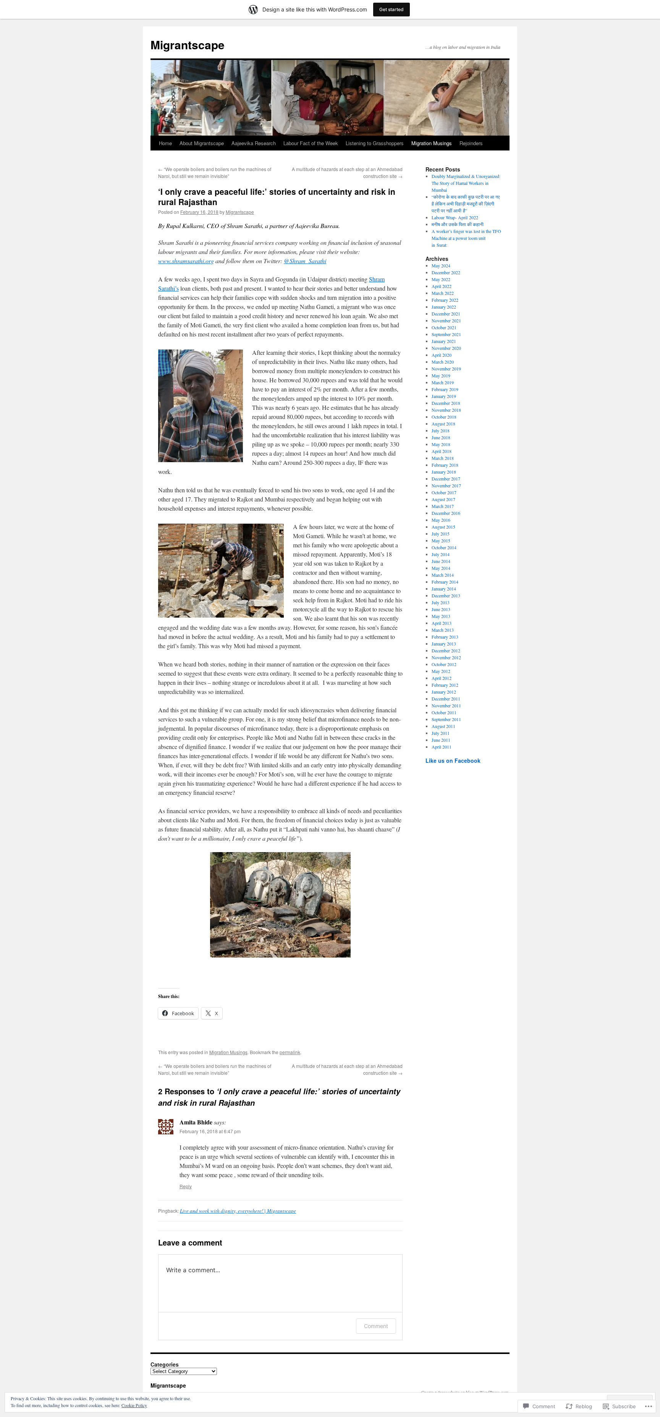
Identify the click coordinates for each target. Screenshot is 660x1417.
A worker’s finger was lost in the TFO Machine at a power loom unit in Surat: (466, 238)
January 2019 (444, 396)
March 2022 (443, 293)
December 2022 (446, 272)
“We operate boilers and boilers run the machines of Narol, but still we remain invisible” (214, 172)
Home (165, 143)
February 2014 (445, 582)
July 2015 (441, 534)
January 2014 (444, 589)
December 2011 (446, 699)
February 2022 (445, 300)
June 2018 (441, 437)
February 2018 (445, 465)
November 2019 (446, 369)
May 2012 (441, 671)
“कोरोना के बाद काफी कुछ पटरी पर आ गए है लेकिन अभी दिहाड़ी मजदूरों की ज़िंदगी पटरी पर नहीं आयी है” (466, 204)
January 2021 (444, 341)
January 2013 (444, 644)
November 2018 (446, 410)
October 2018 (444, 417)
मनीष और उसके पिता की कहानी (458, 224)
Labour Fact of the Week (310, 143)
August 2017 (443, 499)
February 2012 (445, 685)
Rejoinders (471, 143)
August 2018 (443, 424)
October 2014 (444, 547)
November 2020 (446, 348)
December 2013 (446, 595)
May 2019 (441, 375)
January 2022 (444, 307)
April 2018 (441, 451)
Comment (376, 1326)
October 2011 (444, 712)
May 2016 (441, 520)
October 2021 (444, 327)
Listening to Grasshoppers (375, 143)
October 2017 (444, 492)
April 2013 (441, 623)
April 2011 (441, 747)
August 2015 (443, 527)
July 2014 (441, 554)
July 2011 (441, 733)
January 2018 (444, 472)
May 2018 (441, 444)
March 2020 (443, 362)
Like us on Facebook (452, 760)
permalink (290, 1052)
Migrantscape (187, 44)
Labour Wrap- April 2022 (455, 217)
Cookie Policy (134, 1405)
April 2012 (441, 678)
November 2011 (446, 705)
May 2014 (441, 568)
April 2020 (441, 355)
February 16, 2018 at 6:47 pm (210, 1131)
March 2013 (443, 630)
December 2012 (446, 650)
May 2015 (441, 540)
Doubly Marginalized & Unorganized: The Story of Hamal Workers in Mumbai (466, 183)
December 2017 (446, 479)
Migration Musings (431, 143)
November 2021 (446, 320)
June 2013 (441, 609)
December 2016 (446, 513)
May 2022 (441, 279)
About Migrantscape (202, 143)
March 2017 (443, 506)
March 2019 (443, 382)
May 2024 (441, 265)
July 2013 (441, 602)
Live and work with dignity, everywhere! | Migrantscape (238, 1210)
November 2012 (446, 657)
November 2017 (446, 485)
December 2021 (446, 314)
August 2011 (443, 726)
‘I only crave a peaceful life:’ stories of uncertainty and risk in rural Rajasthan (276, 196)
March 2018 (443, 458)
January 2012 (444, 692)
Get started (391, 9)
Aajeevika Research (253, 143)
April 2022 (441, 286)
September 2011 (446, 719)
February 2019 (445, 389)
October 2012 (444, 664)
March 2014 (443, 575)
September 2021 (446, 334)
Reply (186, 1186)
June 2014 (441, 561)
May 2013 (441, 616)
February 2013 (445, 637)
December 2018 (446, 403)
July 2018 (441, 430)
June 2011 (441, 740)
